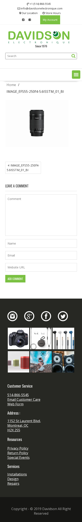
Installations (17, 474)
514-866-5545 (18, 395)
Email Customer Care (23, 399)
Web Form (15, 404)
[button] (76, 74)
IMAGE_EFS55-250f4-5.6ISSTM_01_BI (23, 167)
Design (13, 479)
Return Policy (17, 453)
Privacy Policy (17, 448)
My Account (50, 20)
